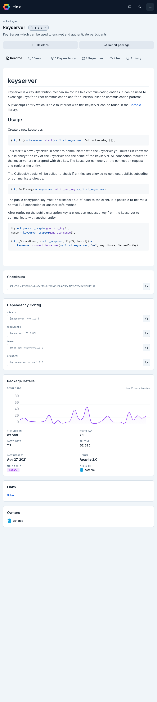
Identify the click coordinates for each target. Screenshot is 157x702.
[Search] (140, 7)
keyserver (14, 27)
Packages (11, 21)
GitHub (11, 495)
